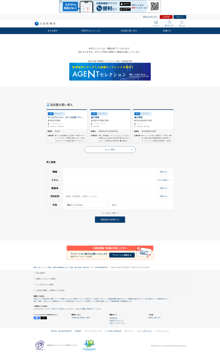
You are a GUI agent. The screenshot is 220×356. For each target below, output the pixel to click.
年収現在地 (69, 301)
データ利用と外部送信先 (113, 331)
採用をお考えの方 (150, 17)
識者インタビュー (101, 299)
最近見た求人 (169, 25)
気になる (182, 26)
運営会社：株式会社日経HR (60, 331)
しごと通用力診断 (98, 301)
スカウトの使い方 (52, 309)
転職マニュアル (66, 299)
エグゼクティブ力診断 (82, 301)
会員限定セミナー (58, 301)
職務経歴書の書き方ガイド (117, 299)
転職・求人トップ (40, 267)
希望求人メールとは (94, 309)
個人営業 (78, 267)
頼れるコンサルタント (67, 309)
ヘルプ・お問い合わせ (144, 331)
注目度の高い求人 (129, 31)
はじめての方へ (39, 309)
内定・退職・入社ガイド (42, 301)
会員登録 (166, 17)
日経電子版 (113, 318)
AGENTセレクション (91, 31)
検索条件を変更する (110, 220)
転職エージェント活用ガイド (83, 299)
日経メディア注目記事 (41, 299)
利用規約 (78, 331)
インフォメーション (162, 331)
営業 (49, 267)
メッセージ (156, 26)
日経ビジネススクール (117, 323)
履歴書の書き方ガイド (136, 299)
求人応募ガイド (150, 299)
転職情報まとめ (126, 301)
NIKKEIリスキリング (116, 321)
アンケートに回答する (122, 255)
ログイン (179, 17)
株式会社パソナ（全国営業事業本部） (96, 267)
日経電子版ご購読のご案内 (81, 318)
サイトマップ (129, 331)
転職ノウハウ (55, 299)
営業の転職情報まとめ (60, 267)
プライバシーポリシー (92, 331)
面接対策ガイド (162, 299)
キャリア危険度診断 (112, 301)
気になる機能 (81, 309)
